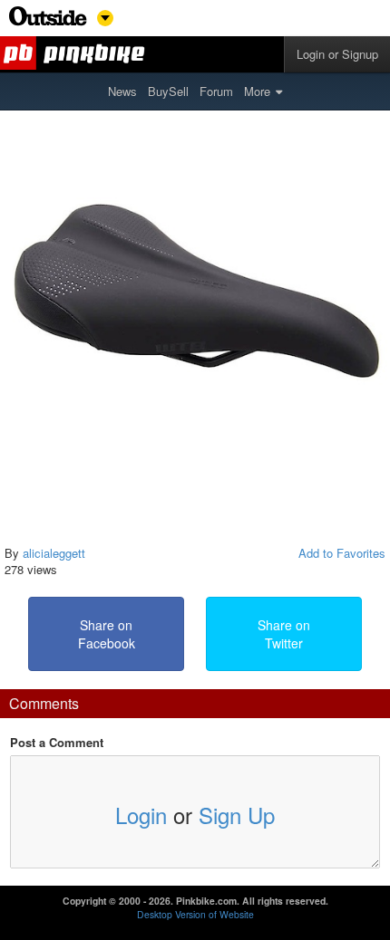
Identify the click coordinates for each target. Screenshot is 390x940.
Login (141, 814)
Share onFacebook (106, 634)
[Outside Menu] (48, 21)
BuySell (168, 91)
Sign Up (237, 814)
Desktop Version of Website (195, 914)
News (122, 91)
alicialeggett (54, 552)
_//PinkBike (75, 54)
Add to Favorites (341, 552)
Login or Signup (337, 53)
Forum (216, 91)
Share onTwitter (284, 634)
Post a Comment (56, 742)
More (257, 91)
